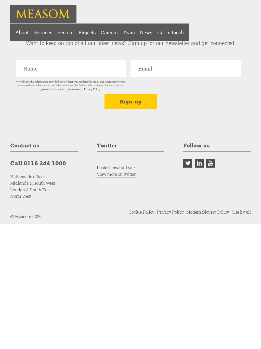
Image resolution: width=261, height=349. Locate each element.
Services (43, 32)
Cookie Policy (141, 212)
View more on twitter (116, 174)
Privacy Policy (92, 89)
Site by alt (241, 212)
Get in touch (170, 32)
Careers (109, 32)
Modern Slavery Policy (207, 212)
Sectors (65, 32)
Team (129, 32)
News (146, 32)
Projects (87, 32)
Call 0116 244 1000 (38, 163)
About (22, 32)
